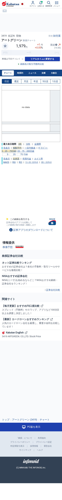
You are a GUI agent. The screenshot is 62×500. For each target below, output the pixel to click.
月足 (26, 81)
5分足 (45, 81)
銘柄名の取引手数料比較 (32, 64)
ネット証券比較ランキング (31, 266)
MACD (6, 162)
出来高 (16, 158)
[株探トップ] (10, 4)
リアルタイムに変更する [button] (42, 59)
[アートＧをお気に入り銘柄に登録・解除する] (5, 46)
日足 (6, 81)
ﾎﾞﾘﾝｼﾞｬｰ (43, 148)
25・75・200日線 (26, 151)
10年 (28, 144)
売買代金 (26, 158)
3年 (20, 144)
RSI (14, 162)
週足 (16, 81)
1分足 (55, 81)
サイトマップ (25, 450)
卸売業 (57, 35)
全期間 (37, 144)
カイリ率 (38, 158)
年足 (36, 81)
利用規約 (42, 438)
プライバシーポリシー (20, 442)
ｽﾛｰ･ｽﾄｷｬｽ (46, 162)
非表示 (6, 148)
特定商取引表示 (17, 446)
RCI (20, 162)
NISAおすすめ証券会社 (30, 280)
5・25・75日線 (9, 151)
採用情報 (34, 446)
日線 (25, 154)
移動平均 (17, 148)
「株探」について (24, 438)
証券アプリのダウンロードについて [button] (33, 229)
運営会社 (48, 446)
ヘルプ (40, 450)
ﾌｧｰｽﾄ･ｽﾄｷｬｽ (31, 162)
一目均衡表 (30, 148)
